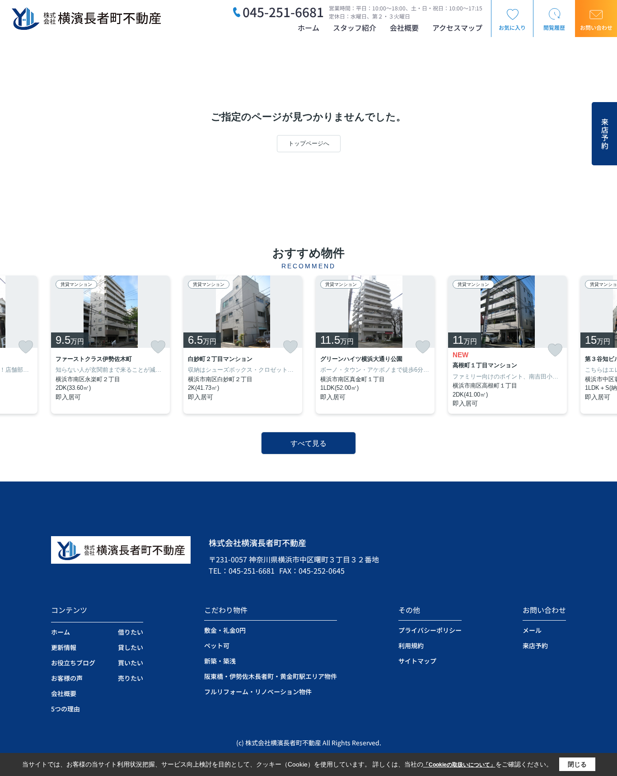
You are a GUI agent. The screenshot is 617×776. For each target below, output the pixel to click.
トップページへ (308, 143)
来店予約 (604, 134)
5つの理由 (65, 708)
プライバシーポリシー (430, 630)
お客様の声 (67, 678)
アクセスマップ (457, 27)
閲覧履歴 (554, 27)
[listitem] (110, 345)
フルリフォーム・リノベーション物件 (258, 691)
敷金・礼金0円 (225, 630)
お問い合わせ (596, 27)
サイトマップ (417, 660)
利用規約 (411, 645)
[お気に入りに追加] (26, 347)
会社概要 (404, 27)
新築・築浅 (220, 660)
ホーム (308, 27)
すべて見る (308, 443)
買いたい (130, 662)
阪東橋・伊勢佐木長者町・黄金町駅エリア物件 (270, 676)
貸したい (130, 647)
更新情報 (63, 647)
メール (532, 630)
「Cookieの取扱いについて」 (459, 765)
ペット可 (216, 645)
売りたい (130, 678)
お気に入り (512, 27)
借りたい (130, 631)
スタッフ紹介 (354, 27)
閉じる (577, 764)
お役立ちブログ (73, 662)
